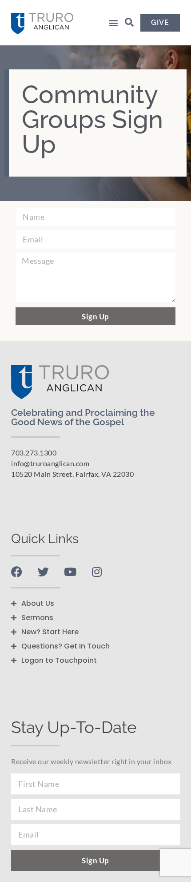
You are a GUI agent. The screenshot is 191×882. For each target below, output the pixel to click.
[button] (113, 23)
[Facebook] (16, 571)
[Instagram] (96, 571)
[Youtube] (70, 571)
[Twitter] (43, 571)
